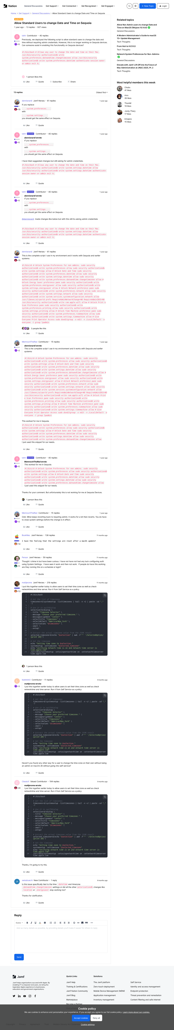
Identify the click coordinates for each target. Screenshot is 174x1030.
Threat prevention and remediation (145, 995)
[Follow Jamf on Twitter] (14, 996)
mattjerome (27, 582)
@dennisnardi (28, 219)
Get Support (51, 6)
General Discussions (33, 6)
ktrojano (128, 119)
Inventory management (104, 999)
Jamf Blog (70, 995)
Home (13, 13)
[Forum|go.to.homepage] (10, 6)
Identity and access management (145, 986)
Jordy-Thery (130, 111)
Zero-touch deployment (104, 986)
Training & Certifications (76, 986)
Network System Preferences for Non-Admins (138, 54)
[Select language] (135, 6)
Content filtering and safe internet (145, 999)
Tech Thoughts (123, 42)
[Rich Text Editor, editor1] (60, 939)
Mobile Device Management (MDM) (109, 991)
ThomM (128, 103)
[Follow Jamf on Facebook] (35, 996)
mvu (126, 95)
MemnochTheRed (29, 342)
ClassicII (25, 781)
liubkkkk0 (26, 680)
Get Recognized (88, 6)
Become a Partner (74, 1004)
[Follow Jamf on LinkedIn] (19, 996)
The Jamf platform (102, 982)
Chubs (127, 87)
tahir (24, 35)
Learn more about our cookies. (136, 1012)
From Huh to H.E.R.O (126, 46)
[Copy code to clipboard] (105, 595)
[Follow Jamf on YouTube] (24, 996)
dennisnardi (27, 101)
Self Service (135, 982)
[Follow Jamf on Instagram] (30, 996)
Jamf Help (70, 982)
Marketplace (71, 999)
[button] (147, 6)
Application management (105, 995)
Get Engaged (107, 6)
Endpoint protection (139, 991)
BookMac (26, 535)
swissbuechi (27, 880)
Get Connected (69, 6)
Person (25, 557)
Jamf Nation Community (77, 991)
